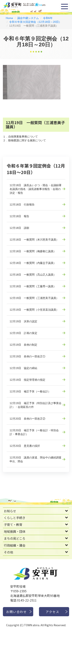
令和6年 (48, 18)
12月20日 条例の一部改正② (27, 418)
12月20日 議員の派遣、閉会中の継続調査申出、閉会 (35, 459)
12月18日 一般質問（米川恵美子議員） (34, 239)
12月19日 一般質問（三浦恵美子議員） (34, 298)
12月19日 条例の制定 (23, 344)
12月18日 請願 (19, 227)
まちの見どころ (14, 538)
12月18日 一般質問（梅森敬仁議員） (33, 251)
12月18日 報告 (19, 216)
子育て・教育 (13, 524)
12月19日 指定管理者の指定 (27, 379)
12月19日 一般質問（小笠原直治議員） (34, 309)
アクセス (52, 611)
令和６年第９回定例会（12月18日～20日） (35, 21)
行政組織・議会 (14, 545)
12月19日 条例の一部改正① (27, 356)
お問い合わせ (16, 611)
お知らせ (10, 511)
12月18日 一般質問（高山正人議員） (33, 274)
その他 (8, 552)
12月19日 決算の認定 (23, 321)
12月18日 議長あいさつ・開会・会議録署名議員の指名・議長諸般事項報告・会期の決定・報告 (35, 189)
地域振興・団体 (14, 531)
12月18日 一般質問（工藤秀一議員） (33, 286)
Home (9, 18)
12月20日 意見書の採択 (25, 445)
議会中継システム (28, 18)
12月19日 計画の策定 (23, 333)
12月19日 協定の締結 (23, 368)
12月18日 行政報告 (22, 204)
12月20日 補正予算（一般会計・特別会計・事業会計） (34, 432)
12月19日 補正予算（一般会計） (30, 391)
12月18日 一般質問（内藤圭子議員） (33, 262)
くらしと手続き (14, 517)
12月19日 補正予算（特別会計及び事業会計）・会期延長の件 (35, 405)
